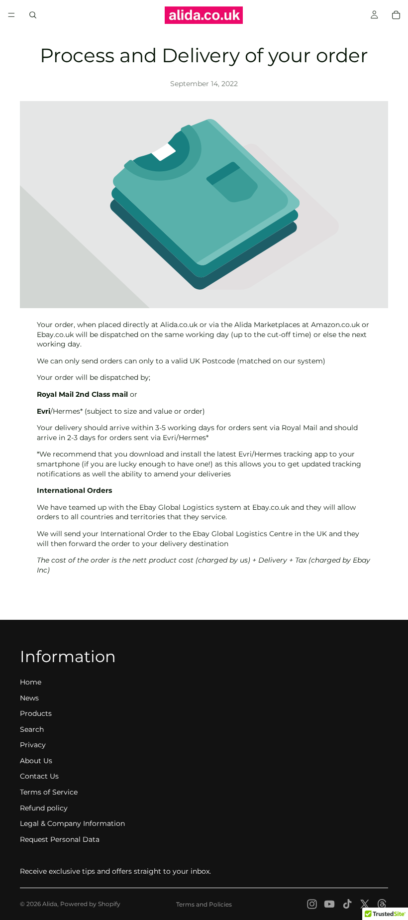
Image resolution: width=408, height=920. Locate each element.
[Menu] (11, 14)
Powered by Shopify (90, 904)
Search (32, 729)
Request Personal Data (60, 839)
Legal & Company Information (72, 823)
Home (30, 682)
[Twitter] (365, 904)
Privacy (33, 744)
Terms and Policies (204, 904)
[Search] (33, 15)
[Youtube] (329, 904)
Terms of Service (49, 792)
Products (36, 713)
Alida (49, 904)
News (29, 697)
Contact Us (39, 776)
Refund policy (44, 808)
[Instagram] (312, 904)
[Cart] (396, 15)
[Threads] (382, 904)
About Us (36, 760)
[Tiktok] (347, 904)
